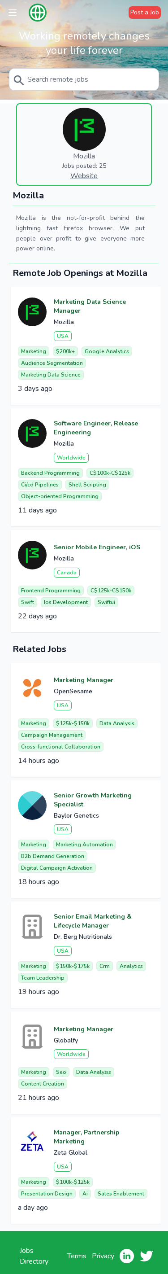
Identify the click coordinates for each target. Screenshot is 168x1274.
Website (84, 176)
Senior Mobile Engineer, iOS (97, 547)
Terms (76, 1256)
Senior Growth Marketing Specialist (93, 800)
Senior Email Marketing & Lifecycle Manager (93, 921)
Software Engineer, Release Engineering (96, 428)
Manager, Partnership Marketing (87, 1137)
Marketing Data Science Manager (90, 306)
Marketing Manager (83, 680)
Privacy (103, 1256)
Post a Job (144, 12)
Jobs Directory (34, 1256)
